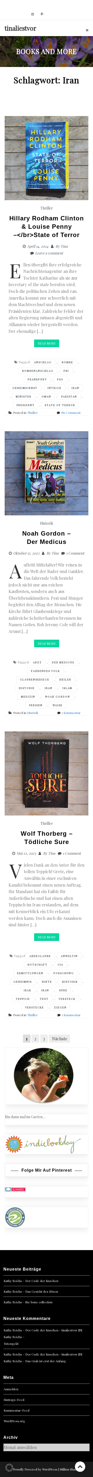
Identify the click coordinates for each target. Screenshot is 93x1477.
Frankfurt (37, 379)
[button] (9, 1467)
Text (44, 999)
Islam (67, 688)
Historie (27, 688)
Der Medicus (63, 662)
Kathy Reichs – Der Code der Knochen (31, 1281)
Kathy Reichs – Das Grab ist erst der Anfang (35, 1361)
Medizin (28, 696)
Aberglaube (40, 956)
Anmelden (11, 1389)
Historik (46, 523)
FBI (66, 371)
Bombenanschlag (37, 371)
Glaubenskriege (34, 679)
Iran (75, 388)
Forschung (63, 973)
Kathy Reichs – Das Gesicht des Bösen (31, 1291)
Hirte (47, 981)
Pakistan (69, 396)
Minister (24, 396)
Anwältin (69, 956)
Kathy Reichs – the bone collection (28, 1302)
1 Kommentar (71, 713)
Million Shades (70, 1469)
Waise (58, 705)
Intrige (54, 388)
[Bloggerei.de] (15, 1188)
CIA (60, 964)
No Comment (71, 412)
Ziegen (60, 1007)
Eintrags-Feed (14, 1400)
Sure (63, 990)
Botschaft (38, 964)
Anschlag (43, 362)
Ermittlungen (30, 973)
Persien (36, 705)
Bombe (67, 362)
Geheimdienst (24, 388)
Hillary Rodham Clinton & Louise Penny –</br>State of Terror (46, 226)
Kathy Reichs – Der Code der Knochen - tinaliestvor (40, 1330)
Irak (27, 990)
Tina (64, 246)
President (26, 405)
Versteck (67, 999)
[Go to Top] (80, 1466)
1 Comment (75, 553)
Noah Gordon (57, 696)
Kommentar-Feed (16, 1410)
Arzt (37, 662)
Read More (47, 343)
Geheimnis (22, 981)
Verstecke (34, 1007)
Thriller (46, 208)
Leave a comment (49, 253)
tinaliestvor (20, 28)
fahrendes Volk (45, 671)
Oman (46, 396)
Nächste (59, 1038)
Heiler (65, 679)
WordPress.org (14, 1421)
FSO (60, 379)
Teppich (23, 999)
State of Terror (60, 405)
